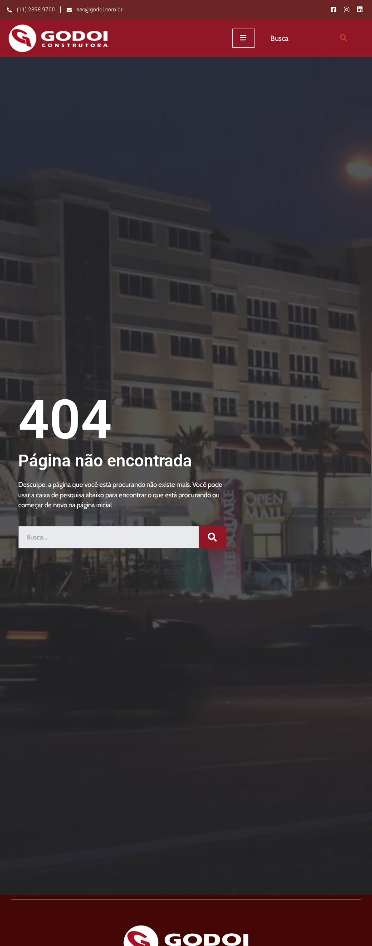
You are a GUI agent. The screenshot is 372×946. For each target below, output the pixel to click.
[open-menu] (243, 38)
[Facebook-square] (333, 9)
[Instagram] (346, 9)
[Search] (343, 38)
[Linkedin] (360, 9)
